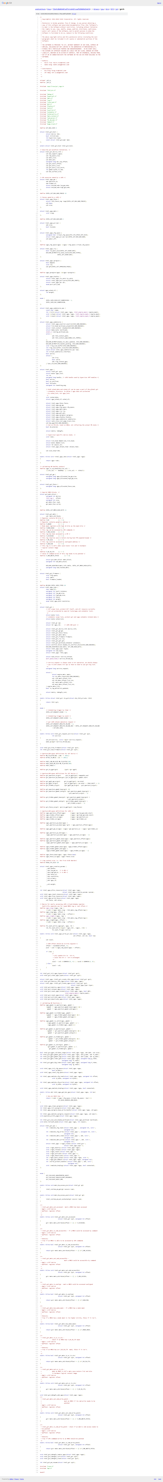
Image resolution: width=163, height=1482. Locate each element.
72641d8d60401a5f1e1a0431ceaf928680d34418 (71, 9)
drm (107, 9)
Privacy (16, 1479)
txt (155, 1479)
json (159, 1479)
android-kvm (40, 9)
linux (49, 9)
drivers (96, 9)
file (73, 14)
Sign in (159, 3)
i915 (112, 9)
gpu (102, 9)
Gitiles (11, 1479)
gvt (117, 9)
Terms (22, 1479)
